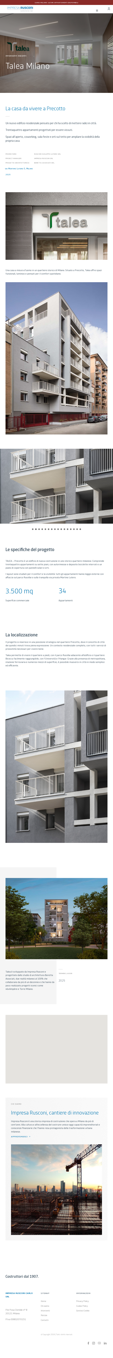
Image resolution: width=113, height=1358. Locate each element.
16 (80, 529)
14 (74, 529)
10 (61, 529)
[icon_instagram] (93, 1343)
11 (64, 529)
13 (71, 529)
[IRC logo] (20, 8)
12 (67, 529)
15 (77, 529)
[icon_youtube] (99, 1343)
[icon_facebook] (88, 1343)
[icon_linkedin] (105, 1343)
